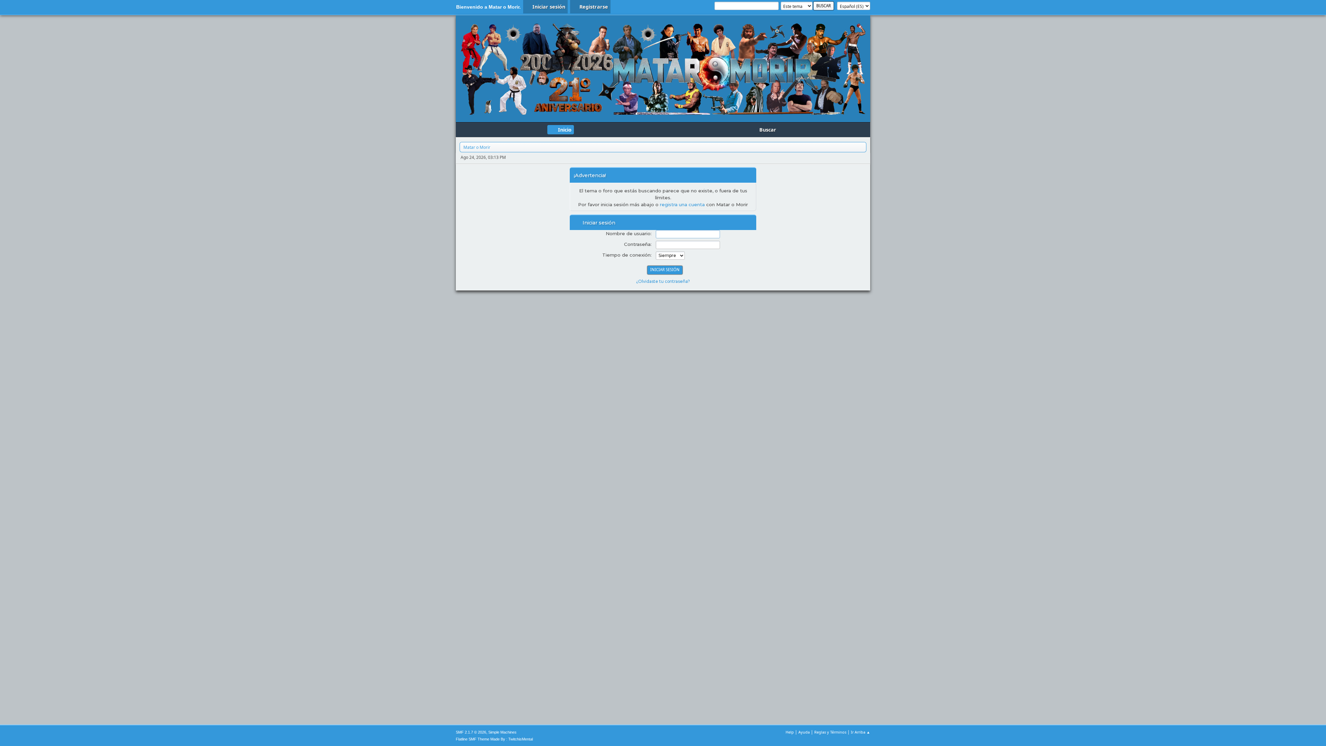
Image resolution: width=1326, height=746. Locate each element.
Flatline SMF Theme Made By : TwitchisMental (494, 739)
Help (790, 732)
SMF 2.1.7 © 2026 (471, 732)
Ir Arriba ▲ (860, 732)
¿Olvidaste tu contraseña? (663, 281)
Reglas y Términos (830, 732)
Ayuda (804, 732)
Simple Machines (502, 732)
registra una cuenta (682, 204)
